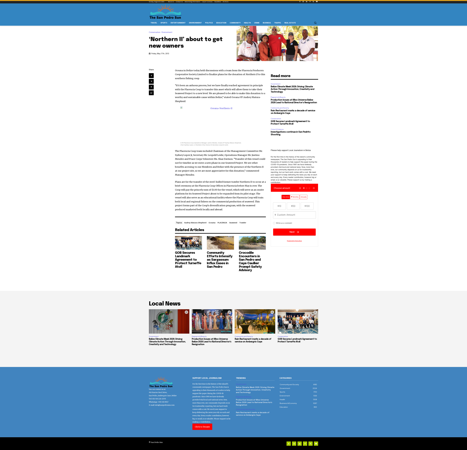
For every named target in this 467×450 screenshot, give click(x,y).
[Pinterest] (310, 1)
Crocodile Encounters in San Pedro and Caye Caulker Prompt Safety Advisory (250, 261)
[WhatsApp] (151, 92)
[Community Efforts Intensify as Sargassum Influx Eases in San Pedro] (220, 243)
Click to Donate (202, 427)
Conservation (154, 32)
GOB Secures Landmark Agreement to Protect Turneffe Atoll (188, 259)
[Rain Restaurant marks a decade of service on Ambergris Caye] (255, 321)
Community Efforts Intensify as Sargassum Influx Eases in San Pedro (219, 259)
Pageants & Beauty (278, 97)
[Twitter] (313, 1)
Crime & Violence (277, 129)
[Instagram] (303, 1)
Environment (167, 32)
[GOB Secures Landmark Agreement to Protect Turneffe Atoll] (188, 243)
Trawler (242, 222)
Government (275, 84)
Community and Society (280, 108)
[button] (315, 23)
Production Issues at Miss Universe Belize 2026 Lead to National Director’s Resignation (211, 341)
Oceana (212, 222)
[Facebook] (299, 1)
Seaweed (233, 222)
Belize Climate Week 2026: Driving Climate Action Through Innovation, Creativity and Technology (292, 89)
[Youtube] (316, 1)
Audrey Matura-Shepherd (195, 222)
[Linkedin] (306, 1)
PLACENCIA (222, 222)
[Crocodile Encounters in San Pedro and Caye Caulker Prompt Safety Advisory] (252, 243)
